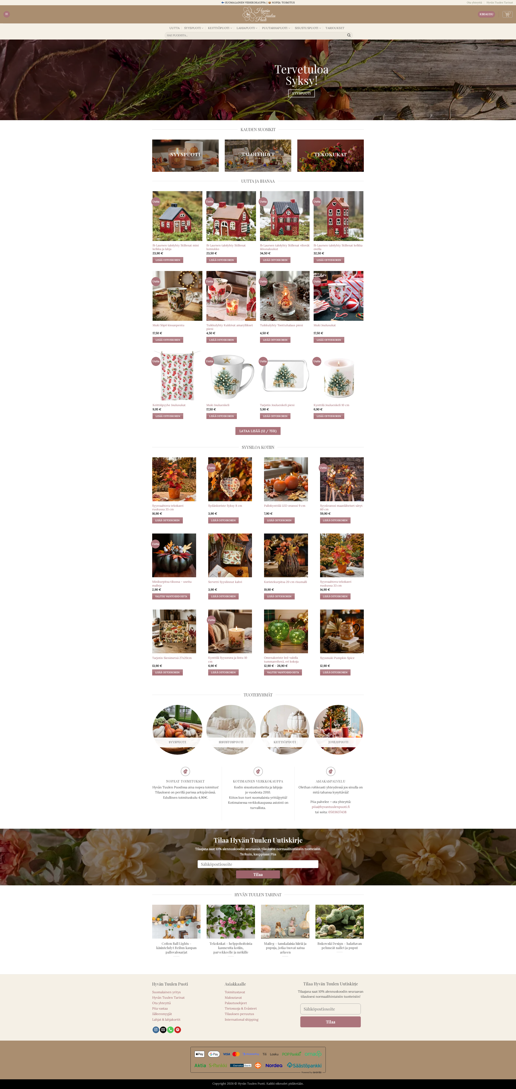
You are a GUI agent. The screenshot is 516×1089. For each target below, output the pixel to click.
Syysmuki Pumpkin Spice (337, 658)
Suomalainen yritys (166, 992)
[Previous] (153, 731)
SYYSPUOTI (192, 28)
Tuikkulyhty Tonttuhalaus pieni (281, 325)
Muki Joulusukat (325, 325)
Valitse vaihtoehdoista (171, 596)
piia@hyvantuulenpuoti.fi (331, 807)
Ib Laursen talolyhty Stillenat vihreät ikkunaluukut (285, 247)
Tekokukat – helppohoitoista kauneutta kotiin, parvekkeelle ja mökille (230, 947)
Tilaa (258, 874)
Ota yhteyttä (474, 2)
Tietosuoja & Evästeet (241, 1008)
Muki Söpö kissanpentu (168, 325)
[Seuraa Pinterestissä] (177, 1029)
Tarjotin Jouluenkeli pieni (277, 405)
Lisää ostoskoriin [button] (168, 260)
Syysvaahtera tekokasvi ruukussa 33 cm (335, 583)
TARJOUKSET (335, 28)
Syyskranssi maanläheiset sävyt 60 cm (341, 507)
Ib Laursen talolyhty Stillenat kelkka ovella (338, 247)
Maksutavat (233, 997)
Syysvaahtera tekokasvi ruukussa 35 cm (167, 507)
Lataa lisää (258, 431)
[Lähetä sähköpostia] (163, 1029)
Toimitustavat (235, 992)
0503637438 (337, 812)
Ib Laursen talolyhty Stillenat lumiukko (226, 247)
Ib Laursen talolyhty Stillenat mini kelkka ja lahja (176, 247)
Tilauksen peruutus (239, 1014)
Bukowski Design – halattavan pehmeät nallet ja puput (339, 945)
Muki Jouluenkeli (217, 405)
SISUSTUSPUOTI (306, 28)
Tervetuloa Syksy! (302, 74)
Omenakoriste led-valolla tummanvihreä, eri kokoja (281, 659)
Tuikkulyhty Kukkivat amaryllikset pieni (229, 327)
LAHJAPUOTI (246, 28)
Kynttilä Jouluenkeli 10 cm (331, 405)
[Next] (363, 731)
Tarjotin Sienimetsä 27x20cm (172, 658)
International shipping (241, 1019)
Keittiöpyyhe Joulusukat (169, 405)
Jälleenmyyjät (162, 1014)
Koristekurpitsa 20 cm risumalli (285, 582)
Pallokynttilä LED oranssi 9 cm (284, 506)
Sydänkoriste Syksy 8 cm (225, 506)
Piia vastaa (160, 1008)
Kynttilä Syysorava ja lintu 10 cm (227, 659)
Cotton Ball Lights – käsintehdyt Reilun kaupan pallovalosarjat (176, 947)
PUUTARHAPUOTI (275, 28)
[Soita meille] (170, 1029)
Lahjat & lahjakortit (166, 1019)
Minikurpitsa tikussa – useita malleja (171, 583)
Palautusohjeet (236, 1003)
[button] (6, 14)
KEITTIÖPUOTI (218, 28)
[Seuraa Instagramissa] (156, 1029)
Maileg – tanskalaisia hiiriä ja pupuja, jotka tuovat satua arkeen (285, 947)
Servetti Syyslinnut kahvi (225, 582)
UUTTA (175, 28)
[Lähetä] (349, 35)
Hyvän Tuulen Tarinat (500, 2)
